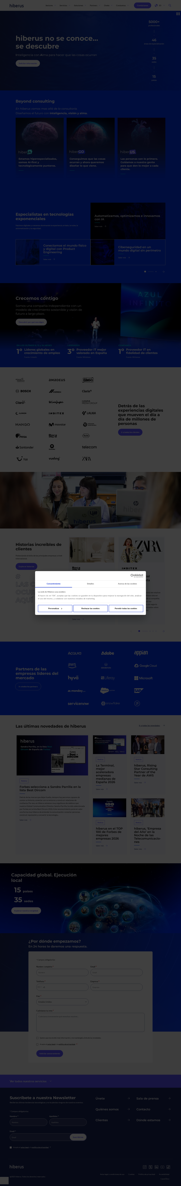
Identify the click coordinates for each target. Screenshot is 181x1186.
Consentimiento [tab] (53, 584)
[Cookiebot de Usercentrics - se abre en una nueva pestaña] (132, 576)
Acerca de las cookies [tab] (127, 584)
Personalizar (53, 608)
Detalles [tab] (90, 584)
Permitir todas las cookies (126, 608)
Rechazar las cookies (90, 608)
